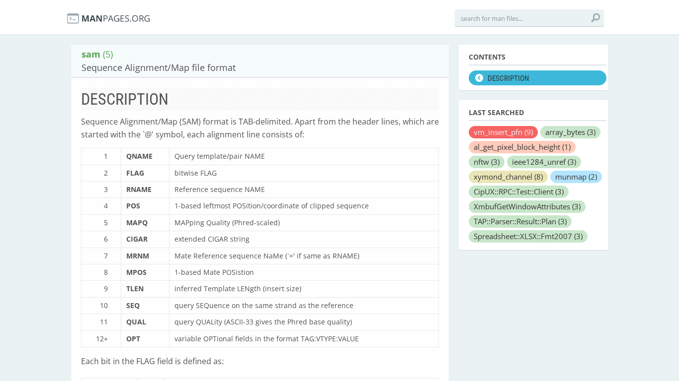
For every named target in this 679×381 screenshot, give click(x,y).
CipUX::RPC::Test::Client (519, 191)
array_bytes (570, 132)
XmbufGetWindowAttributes (527, 206)
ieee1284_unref (544, 162)
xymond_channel (508, 177)
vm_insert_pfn (503, 132)
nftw (487, 162)
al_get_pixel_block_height (522, 147)
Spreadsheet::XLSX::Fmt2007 (528, 236)
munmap (576, 177)
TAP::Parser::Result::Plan (520, 221)
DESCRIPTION (508, 78)
